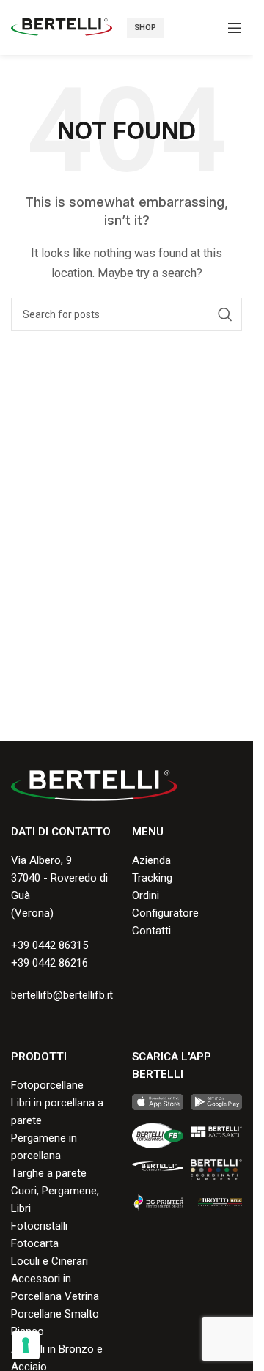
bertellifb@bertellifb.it (62, 995)
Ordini (145, 895)
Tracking (152, 877)
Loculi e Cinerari (49, 1261)
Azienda (151, 860)
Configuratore (165, 913)
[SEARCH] (225, 314)
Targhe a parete (49, 1173)
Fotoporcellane (47, 1085)
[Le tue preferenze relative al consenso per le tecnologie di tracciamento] (26, 1345)
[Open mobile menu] (234, 28)
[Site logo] (61, 26)
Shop (145, 27)
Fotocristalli (39, 1226)
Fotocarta (35, 1243)
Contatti (151, 930)
